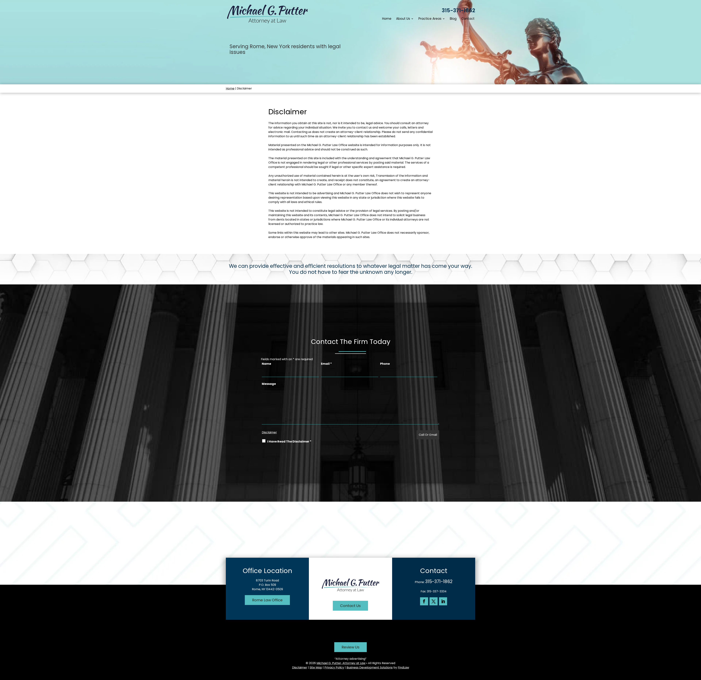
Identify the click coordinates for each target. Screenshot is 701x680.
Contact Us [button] (350, 605)
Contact (467, 19)
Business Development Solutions (369, 667)
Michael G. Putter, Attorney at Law (341, 663)
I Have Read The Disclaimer (289, 441)
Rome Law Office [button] (267, 600)
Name (266, 364)
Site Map (316, 667)
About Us (403, 19)
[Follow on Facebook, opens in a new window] (424, 601)
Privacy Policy (334, 667)
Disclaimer (269, 432)
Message (269, 384)
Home (386, 19)
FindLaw (403, 667)
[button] (697, 653)
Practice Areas (429, 19)
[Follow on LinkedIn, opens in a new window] (443, 601)
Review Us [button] (350, 647)
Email (326, 364)
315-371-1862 (458, 10)
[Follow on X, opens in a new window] (434, 601)
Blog (453, 19)
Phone (385, 364)
